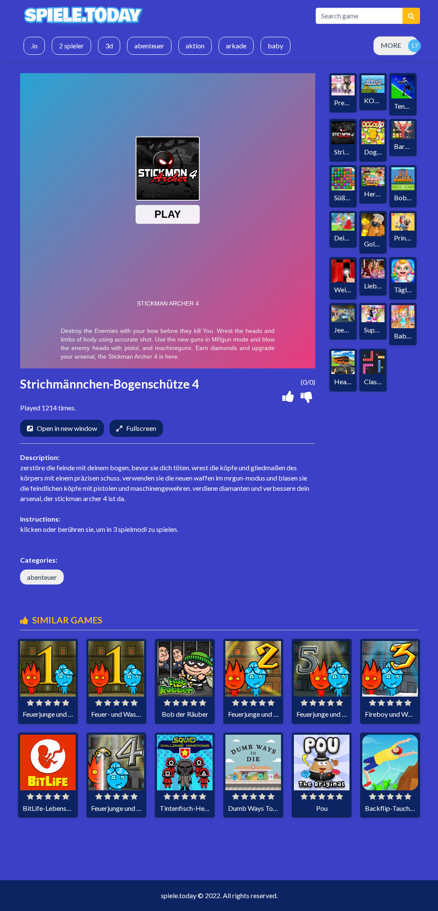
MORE (391, 45)
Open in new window (67, 428)
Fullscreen (141, 428)
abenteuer (42, 577)
